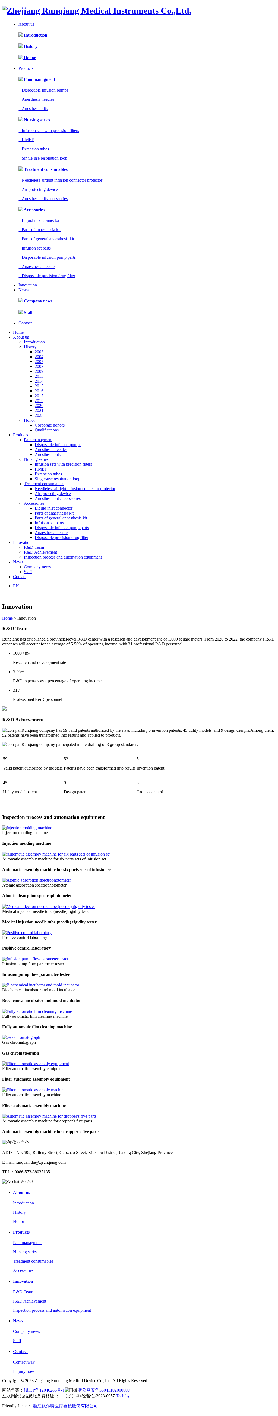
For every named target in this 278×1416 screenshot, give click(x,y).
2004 (39, 356)
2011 (39, 376)
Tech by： (126, 1395)
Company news (37, 301)
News (23, 290)
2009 (39, 371)
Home (18, 332)
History (30, 46)
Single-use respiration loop (42, 158)
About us (26, 24)
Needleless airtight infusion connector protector (60, 180)
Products (25, 68)
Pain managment (39, 79)
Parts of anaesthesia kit (39, 229)
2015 (39, 386)
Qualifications (47, 430)
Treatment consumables (45, 169)
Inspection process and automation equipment (63, 557)
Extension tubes (33, 149)
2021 (39, 410)
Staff (28, 312)
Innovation (27, 285)
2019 (39, 400)
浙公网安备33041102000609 (104, 1390)
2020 (39, 405)
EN (16, 586)
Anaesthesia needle (36, 266)
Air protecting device (38, 189)
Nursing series (36, 120)
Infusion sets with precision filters (48, 130)
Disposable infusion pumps (43, 90)
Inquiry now (23, 1371)
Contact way (24, 1362)
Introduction (35, 35)
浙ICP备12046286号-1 (44, 1390)
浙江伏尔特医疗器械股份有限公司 (65, 1406)
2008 (39, 366)
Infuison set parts (34, 248)
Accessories (34, 209)
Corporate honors (50, 425)
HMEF (26, 139)
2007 (39, 361)
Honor (29, 57)
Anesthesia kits (33, 108)
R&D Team (34, 547)
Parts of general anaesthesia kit (46, 238)
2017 (39, 395)
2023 (39, 415)
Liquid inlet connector (38, 220)
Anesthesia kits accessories (43, 198)
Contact (25, 323)
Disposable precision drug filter (46, 275)
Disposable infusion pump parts (47, 257)
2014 (39, 381)
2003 (39, 351)
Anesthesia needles (36, 99)
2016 (39, 391)
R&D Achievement (40, 552)
